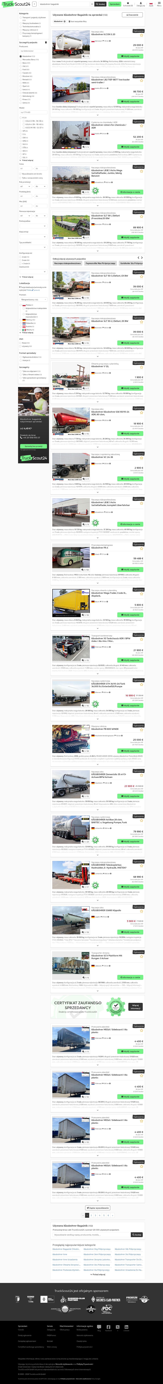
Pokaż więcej (98, 1274)
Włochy (30, 330)
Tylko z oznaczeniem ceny (32, 178)
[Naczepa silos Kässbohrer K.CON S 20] (71, 44)
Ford (26, 69)
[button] (159, 4)
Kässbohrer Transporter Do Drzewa (130, 1259)
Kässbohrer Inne (60, 1254)
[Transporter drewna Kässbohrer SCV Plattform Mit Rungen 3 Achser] (71, 966)
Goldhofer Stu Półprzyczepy (134, 263)
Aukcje (26, 360)
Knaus (26, 99)
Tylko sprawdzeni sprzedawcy (34, 379)
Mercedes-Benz (31, 59)
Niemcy (30, 320)
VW (26, 66)
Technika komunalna (32, 26)
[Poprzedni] (54, 44)
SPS (25, 131)
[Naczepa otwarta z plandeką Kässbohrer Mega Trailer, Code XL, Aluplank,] (71, 603)
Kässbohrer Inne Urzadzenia (65, 1259)
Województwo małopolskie (36, 309)
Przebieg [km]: (25, 192)
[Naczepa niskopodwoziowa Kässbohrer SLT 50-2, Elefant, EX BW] (71, 331)
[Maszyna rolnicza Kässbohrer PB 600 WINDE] (71, 739)
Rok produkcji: (25, 182)
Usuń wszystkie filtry (78, 21)
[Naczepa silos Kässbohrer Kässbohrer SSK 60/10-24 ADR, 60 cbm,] (71, 422)
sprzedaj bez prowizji (33, 446)
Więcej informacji (135, 1007)
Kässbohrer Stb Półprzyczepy (128, 1249)
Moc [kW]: (23, 201)
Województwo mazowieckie (32, 315)
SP (24, 154)
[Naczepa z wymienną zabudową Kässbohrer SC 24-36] (71, 467)
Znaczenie (133, 15)
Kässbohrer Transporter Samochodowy (132, 1264)
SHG (25, 141)
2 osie (25, 257)
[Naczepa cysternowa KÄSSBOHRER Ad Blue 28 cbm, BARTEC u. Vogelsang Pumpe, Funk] (71, 830)
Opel (26, 86)
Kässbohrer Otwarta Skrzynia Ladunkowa (71, 1264)
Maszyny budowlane (32, 23)
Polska (33, 290)
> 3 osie (26, 263)
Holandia (31, 323)
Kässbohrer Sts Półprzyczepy (128, 1254)
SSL (25, 157)
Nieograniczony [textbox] (29, 299)
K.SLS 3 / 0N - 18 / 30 (34, 121)
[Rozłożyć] (98, 70)
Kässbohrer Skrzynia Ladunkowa (98, 1259)
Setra (26, 103)
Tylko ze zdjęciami (31, 371)
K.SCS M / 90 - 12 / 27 (34, 127)
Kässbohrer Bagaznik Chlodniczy (67, 1249)
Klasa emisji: (23, 232)
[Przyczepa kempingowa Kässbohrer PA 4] (71, 558)
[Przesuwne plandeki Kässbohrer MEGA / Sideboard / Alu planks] (71, 1039)
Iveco (26, 89)
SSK (25, 137)
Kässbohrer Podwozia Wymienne (67, 1270)
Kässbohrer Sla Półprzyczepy (96, 1270)
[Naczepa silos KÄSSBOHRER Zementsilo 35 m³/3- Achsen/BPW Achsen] (71, 784)
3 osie (25, 260)
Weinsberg (28, 96)
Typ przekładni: (25, 242)
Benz (26, 63)
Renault (27, 79)
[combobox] (33, 299)
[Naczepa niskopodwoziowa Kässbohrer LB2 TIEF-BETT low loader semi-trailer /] (71, 90)
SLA (25, 144)
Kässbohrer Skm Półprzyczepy (97, 1254)
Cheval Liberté (30, 93)
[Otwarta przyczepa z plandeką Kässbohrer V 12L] (71, 376)
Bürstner (27, 76)
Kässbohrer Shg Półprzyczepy (97, 1249)
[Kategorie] (34, 4)
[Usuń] (92, 4)
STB (25, 147)
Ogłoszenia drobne (32, 357)
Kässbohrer (29, 56)
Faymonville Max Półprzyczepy (100, 263)
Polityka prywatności (67, 1379)
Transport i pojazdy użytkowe (34, 18)
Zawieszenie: (24, 267)
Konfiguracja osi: (25, 253)
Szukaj (101, 4)
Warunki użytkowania (83, 1379)
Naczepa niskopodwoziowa (67, 263)
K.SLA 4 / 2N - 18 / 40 (34, 124)
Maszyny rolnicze (30, 30)
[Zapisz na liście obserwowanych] (141, 35)
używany (27, 346)
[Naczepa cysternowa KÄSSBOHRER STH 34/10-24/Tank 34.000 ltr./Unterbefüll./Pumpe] (71, 694)
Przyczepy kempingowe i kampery (33, 34)
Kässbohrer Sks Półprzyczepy (97, 1264)
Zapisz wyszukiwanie (98, 1208)
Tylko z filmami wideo (32, 374)
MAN (26, 83)
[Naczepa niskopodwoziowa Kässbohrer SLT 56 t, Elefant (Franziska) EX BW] (71, 226)
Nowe (26, 343)
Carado (27, 73)
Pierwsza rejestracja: (27, 211)
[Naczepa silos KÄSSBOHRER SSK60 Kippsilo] (71, 920)
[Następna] (88, 44)
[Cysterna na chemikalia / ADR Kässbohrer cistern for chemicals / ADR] (71, 135)
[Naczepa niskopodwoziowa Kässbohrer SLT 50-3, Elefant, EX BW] (71, 286)
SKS (25, 151)
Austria (30, 326)
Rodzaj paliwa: (24, 221)
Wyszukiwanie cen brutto (32, 174)
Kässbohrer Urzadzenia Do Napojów (131, 1270)
